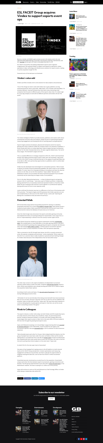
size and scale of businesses (46, 292)
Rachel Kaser (72, 78)
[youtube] (81, 439)
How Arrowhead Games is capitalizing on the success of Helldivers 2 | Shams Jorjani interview (81, 28)
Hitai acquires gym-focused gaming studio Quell (81, 17)
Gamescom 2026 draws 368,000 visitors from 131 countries (26, 428)
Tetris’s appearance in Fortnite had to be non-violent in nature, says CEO (78, 75)
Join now (22, 62)
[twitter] (76, 439)
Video (37, 2)
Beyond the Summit (52, 284)
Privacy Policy (74, 429)
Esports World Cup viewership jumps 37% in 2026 (81, 85)
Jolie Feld (71, 89)
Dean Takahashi (73, 21)
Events (32, 2)
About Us (73, 424)
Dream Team (47, 337)
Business (19, 8)
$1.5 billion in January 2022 (44, 206)
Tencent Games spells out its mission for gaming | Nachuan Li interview (81, 96)
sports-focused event (55, 363)
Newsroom (25, 2)
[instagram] (84, 439)
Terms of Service (75, 426)
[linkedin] (86, 439)
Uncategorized (79, 24)
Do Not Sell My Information (77, 432)
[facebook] (79, 439)
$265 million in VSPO (33, 226)
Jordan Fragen (21, 23)
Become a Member (78, 2)
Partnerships (43, 2)
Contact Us (74, 421)
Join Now (51, 398)
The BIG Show (50, 2)
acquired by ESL (38, 328)
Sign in (85, 2)
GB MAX (57, 2)
